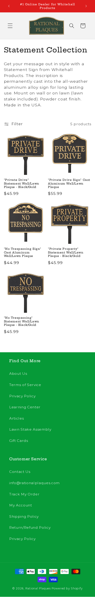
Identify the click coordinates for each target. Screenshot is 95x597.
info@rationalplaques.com (34, 483)
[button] (10, 25)
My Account (20, 505)
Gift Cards (18, 440)
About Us (18, 373)
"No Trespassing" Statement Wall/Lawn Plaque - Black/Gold (21, 321)
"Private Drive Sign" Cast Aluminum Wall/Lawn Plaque (69, 183)
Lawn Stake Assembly (30, 429)
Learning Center (25, 407)
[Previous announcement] (9, 6)
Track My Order (24, 494)
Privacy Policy (22, 396)
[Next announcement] (86, 6)
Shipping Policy (24, 516)
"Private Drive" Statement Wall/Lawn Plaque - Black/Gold (21, 183)
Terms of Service (25, 385)
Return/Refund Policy (29, 527)
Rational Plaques (38, 588)
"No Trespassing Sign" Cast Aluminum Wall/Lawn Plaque (23, 252)
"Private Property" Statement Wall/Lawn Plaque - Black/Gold (65, 252)
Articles (16, 418)
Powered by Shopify (67, 588)
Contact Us (19, 471)
